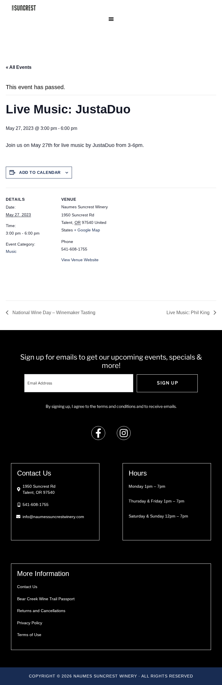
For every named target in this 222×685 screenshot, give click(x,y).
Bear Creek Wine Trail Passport (46, 598)
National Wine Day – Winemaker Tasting (53, 312)
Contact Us (27, 586)
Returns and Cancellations (41, 610)
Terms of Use (29, 634)
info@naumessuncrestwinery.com (53, 516)
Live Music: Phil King (188, 312)
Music (11, 251)
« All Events (19, 67)
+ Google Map (87, 230)
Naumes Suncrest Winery (111, 7)
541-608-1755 (36, 504)
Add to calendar (40, 172)
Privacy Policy (29, 622)
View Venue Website (80, 259)
